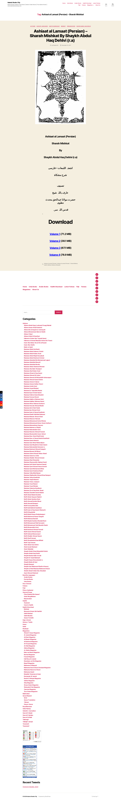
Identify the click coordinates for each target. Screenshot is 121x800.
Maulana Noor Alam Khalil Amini (34, 436)
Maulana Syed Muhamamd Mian (34, 469)
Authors (32, 26)
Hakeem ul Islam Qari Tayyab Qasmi (35, 338)
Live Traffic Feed (30, 746)
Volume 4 (54, 254)
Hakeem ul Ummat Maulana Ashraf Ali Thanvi (38, 340)
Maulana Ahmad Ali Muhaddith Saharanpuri (37, 377)
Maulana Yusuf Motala (31, 486)
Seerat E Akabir (28, 713)
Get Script (25, 777)
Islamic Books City (14, 2)
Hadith (45, 265)
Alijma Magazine (29, 648)
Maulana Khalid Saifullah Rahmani (34, 414)
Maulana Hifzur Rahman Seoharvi (34, 403)
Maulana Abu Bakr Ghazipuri (33, 369)
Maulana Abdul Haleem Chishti (33, 351)
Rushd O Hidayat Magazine (32, 678)
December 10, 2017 (66, 45)
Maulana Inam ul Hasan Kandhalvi (34, 412)
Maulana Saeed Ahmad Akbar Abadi (35, 453)
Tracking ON (33, 777)
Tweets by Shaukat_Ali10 (30, 787)
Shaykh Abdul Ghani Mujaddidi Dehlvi (36, 551)
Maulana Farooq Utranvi (31, 397)
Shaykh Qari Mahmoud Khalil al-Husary (36, 566)
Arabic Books (77, 3)
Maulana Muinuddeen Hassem (33, 425)
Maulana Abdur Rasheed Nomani (34, 366)
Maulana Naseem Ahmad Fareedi (34, 432)
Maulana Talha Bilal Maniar (32, 473)
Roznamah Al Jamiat (30, 676)
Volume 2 (55, 240)
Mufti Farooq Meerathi (31, 505)
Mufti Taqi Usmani (29, 542)
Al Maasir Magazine (30, 639)
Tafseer (26, 702)
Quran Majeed (27, 696)
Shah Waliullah (28, 549)
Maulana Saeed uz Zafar (31, 456)
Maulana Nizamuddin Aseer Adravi (35, 434)
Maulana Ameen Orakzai (31, 382)
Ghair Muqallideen (30, 596)
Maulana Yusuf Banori (31, 484)
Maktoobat (26, 693)
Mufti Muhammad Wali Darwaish (34, 523)
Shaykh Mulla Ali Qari (30, 562)
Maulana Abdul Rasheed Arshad (34, 358)
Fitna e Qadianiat (28, 590)
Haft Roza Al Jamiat (30, 659)
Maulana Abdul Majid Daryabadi (34, 356)
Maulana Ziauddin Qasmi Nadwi (34, 492)
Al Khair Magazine (29, 637)
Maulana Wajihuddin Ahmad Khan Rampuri (37, 475)
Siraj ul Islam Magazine (31, 685)
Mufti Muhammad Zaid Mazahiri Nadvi (36, 525)
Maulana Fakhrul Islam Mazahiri (34, 395)
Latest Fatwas (96, 3)
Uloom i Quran (28, 704)
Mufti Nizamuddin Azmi (31, 527)
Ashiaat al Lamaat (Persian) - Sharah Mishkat (67, 263)
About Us (98, 5)
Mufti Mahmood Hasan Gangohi (34, 516)
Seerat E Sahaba (28, 715)
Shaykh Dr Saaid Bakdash (32, 558)
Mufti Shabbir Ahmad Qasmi (33, 536)
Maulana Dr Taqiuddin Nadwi (33, 390)
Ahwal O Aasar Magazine (32, 633)
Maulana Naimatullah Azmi (32, 429)
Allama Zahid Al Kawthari (32, 336)
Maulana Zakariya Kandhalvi (33, 488)
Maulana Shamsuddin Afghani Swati (35, 462)
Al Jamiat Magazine (30, 635)
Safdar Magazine (29, 680)
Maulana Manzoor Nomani (32, 419)
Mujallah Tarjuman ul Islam (32, 674)
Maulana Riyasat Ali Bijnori (32, 451)
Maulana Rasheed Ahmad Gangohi (35, 449)
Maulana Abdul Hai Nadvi (32, 349)
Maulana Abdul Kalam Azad (32, 353)
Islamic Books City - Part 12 (27, 749)
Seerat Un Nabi (27, 717)
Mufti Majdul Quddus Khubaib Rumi (35, 521)
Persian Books (71, 26)
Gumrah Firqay (27, 592)
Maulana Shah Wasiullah (31, 460)
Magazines (90, 5)
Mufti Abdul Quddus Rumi (32, 499)
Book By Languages (42, 26)
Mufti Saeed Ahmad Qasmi (32, 531)
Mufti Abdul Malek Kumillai (32, 495)
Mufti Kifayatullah (29, 512)
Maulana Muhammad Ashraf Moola (35, 421)
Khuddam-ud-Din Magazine (32, 661)
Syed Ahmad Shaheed (31, 573)
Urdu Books (70, 3)
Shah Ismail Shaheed (30, 547)
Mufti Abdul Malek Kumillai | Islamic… (29, 757)
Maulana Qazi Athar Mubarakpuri (34, 442)
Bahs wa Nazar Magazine (32, 652)
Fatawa (84, 5)
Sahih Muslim (28, 615)
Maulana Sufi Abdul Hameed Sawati (35, 464)
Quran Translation (29, 700)
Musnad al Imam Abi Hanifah (33, 611)
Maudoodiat (28, 598)
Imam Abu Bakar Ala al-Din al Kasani (35, 343)
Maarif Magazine (29, 663)
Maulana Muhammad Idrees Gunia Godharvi (37, 423)
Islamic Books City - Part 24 (30, 775)
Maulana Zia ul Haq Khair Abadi (33, 490)
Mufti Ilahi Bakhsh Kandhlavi (33, 508)
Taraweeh (26, 724)
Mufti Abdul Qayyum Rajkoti (33, 497)
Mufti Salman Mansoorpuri (32, 534)
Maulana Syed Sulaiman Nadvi (33, 471)
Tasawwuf (26, 726)
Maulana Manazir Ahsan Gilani (33, 416)
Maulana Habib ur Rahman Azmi (34, 399)
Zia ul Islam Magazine (30, 691)
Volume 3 (55, 247)
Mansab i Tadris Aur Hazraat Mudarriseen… (27, 769)
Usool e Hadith (28, 605)
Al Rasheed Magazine (31, 641)
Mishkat (63, 26)
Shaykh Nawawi (29, 564)
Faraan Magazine (29, 657)
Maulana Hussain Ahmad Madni (34, 406)
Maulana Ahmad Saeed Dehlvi (33, 379)
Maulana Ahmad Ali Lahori (32, 375)
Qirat (25, 698)
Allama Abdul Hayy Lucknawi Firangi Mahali (37, 325)
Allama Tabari (28, 334)
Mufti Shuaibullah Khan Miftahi (33, 540)
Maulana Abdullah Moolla (32, 364)
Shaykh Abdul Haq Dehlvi (83, 26)
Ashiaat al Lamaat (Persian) (50, 263)
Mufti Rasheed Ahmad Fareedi (33, 529)
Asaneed (27, 603)
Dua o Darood (27, 583)
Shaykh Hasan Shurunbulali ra (33, 560)
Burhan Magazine (29, 654)
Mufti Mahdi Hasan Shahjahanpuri (34, 514)
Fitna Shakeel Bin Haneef (32, 594)
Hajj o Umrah (27, 620)
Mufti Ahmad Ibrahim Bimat (32, 501)
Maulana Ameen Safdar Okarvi (33, 384)
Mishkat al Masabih (56, 265)
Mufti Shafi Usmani (30, 538)
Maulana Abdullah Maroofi (32, 362)
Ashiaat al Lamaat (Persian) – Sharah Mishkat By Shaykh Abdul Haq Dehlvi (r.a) (60, 36)
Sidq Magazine (28, 683)
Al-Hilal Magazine (29, 646)
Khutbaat (25, 629)
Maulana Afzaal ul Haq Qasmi (33, 373)
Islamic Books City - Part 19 (30, 772)
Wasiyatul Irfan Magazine (32, 687)
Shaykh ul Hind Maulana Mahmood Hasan (37, 568)
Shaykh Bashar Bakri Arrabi (32, 555)
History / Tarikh (27, 622)
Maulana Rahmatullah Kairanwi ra (34, 447)
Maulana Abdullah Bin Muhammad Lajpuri (37, 360)
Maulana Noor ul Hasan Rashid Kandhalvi (36, 438)
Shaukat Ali (55, 45)
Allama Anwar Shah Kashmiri (33, 327)
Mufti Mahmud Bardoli (31, 518)
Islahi (24, 626)
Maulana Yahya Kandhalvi (32, 477)
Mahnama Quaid (29, 672)
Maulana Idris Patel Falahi (32, 408)
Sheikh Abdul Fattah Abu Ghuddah (35, 571)
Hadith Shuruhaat (87, 3)
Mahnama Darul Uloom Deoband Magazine (37, 667)
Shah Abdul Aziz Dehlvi (31, 545)
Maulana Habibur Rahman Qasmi (34, 401)
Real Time (29, 777)
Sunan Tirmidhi (29, 618)
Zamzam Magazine (30, 689)
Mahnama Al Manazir (30, 665)
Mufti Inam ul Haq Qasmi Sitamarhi (35, 510)
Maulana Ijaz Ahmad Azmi (32, 410)
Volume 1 (55, 234)
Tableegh (26, 719)
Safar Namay (27, 708)
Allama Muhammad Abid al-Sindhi (34, 332)
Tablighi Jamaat (28, 721)
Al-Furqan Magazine (30, 643)
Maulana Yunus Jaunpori (31, 482)
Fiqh (79, 5)
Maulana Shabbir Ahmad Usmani (34, 458)
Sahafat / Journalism (29, 711)
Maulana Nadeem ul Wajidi (32, 427)
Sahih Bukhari (28, 613)
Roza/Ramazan (27, 706)
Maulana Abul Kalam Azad (32, 371)
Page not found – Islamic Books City (28, 751)
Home (63, 3)
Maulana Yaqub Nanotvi (31, 479)
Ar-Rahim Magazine (30, 650)
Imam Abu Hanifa (29, 345)
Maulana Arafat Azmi (30, 386)
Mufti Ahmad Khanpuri (31, 503)
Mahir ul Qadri (28, 347)
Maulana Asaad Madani (31, 388)
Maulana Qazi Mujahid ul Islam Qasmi (35, 445)
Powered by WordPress (45, 796)
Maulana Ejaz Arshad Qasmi (32, 392)
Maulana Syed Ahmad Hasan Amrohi (35, 466)
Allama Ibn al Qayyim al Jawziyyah (34, 330)
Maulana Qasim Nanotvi (31, 440)
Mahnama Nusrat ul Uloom (32, 670)
